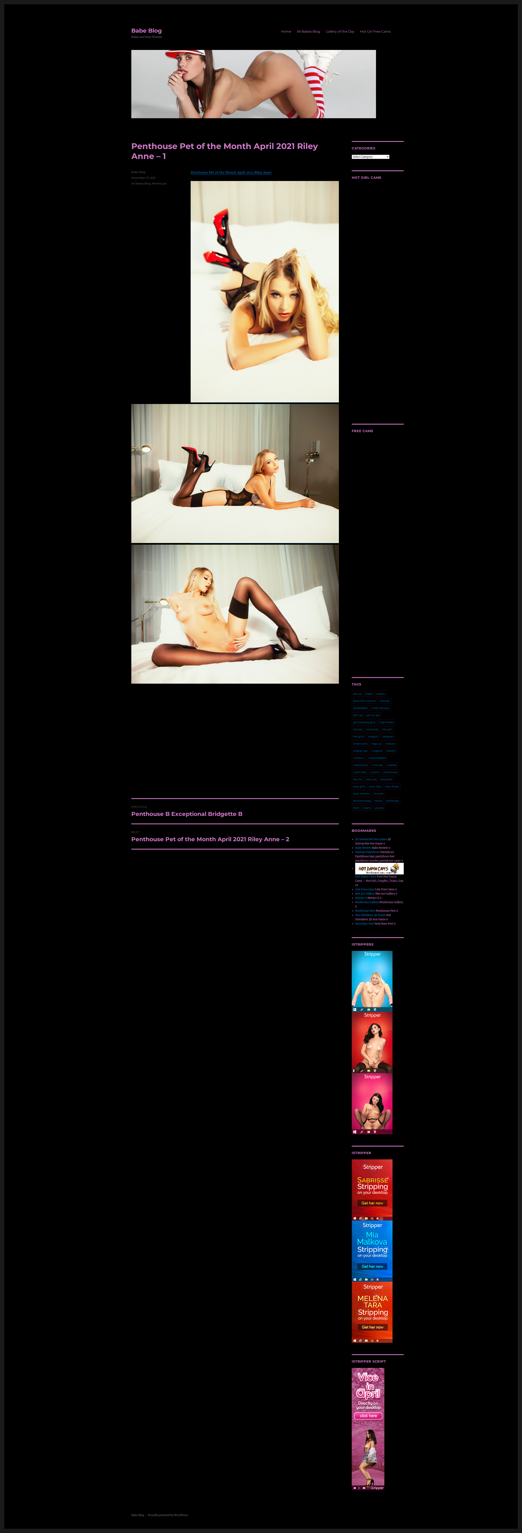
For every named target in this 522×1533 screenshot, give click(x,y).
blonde (385, 700)
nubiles (392, 765)
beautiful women (364, 700)
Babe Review (363, 848)
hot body (372, 729)
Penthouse (159, 183)
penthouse (390, 772)
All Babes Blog (308, 31)
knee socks (360, 743)
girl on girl (373, 715)
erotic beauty (380, 708)
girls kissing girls (364, 722)
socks (378, 800)
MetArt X (361, 898)
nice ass (377, 765)
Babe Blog (146, 30)
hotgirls (373, 736)
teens (367, 807)
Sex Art (357, 779)
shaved (378, 793)
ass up (357, 693)
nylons (374, 772)
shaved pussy (362, 800)
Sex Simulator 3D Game (370, 915)
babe (369, 693)
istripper (388, 736)
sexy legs (375, 786)
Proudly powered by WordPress (168, 1515)
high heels (386, 722)
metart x (358, 757)
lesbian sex (360, 750)
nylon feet (359, 772)
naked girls (360, 765)
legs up (377, 743)
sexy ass (371, 779)
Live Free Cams (365, 889)
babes (381, 693)
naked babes (377, 757)
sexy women (361, 793)
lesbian (390, 743)
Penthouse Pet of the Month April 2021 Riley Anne (231, 172)
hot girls (358, 736)
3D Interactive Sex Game (371, 839)
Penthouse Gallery (367, 902)
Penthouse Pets (365, 911)
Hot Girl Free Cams (375, 31)
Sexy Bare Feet (364, 923)
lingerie (377, 750)
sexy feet (386, 779)
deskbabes (360, 708)
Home (286, 31)
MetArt (390, 750)
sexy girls (359, 786)
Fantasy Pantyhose (367, 852)
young (379, 807)
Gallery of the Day (340, 31)
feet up (358, 715)
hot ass (357, 729)
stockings (392, 800)
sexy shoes (392, 786)
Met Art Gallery (365, 893)
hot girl (387, 729)
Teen (356, 807)
